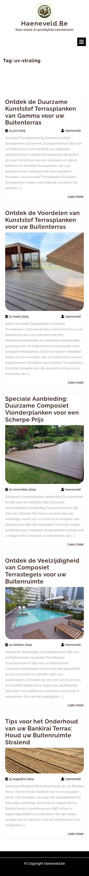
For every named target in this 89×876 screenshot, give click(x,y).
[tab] (81, 42)
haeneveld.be (44, 23)
